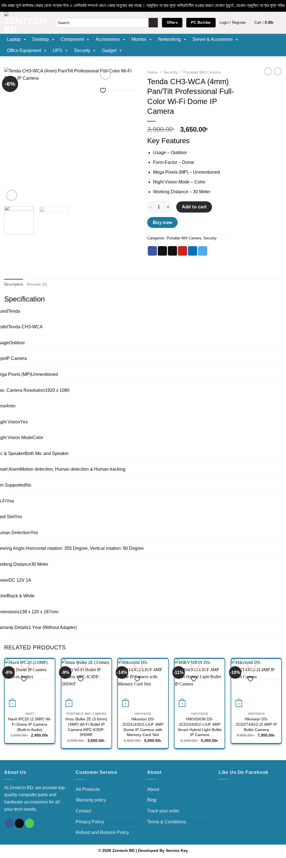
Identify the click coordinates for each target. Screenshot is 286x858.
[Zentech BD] (25, 23)
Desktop (40, 39)
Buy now (162, 222)
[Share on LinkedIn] (192, 251)
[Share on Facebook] (152, 251)
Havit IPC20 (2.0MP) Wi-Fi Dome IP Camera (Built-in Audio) (29, 724)
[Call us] (29, 823)
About (153, 789)
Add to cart (194, 206)
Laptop (14, 39)
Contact (83, 810)
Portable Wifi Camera (202, 72)
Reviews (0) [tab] (37, 284)
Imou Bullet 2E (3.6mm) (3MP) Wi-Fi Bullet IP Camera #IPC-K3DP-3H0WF (86, 727)
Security (82, 50)
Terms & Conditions (166, 821)
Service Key (177, 850)
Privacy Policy (90, 821)
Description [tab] (13, 284)
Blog (151, 800)
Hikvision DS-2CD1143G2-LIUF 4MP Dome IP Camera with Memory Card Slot (142, 727)
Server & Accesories (212, 39)
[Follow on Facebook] (9, 823)
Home (152, 72)
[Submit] (153, 22)
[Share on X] (162, 251)
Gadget (109, 50)
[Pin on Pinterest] (182, 251)
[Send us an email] (19, 823)
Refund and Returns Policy (102, 832)
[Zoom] (11, 195)
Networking (169, 39)
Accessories (108, 39)
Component (72, 39)
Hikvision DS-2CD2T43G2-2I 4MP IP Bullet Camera (256, 724)
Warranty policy (91, 800)
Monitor (139, 39)
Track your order (163, 810)
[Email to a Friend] (172, 251)
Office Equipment (24, 50)
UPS (57, 50)
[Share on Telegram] (202, 251)
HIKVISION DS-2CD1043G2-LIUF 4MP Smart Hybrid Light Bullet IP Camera (199, 727)
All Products (88, 789)
